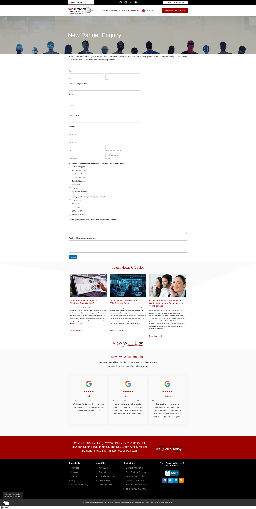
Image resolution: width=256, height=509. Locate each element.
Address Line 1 (73, 134)
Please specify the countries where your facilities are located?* (92, 219)
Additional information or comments (82, 238)
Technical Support (78, 181)
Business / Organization (78, 84)
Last (106, 79)
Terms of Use (158, 502)
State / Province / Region (113, 150)
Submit (73, 257)
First (70, 79)
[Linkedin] (125, 2)
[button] (175, 2)
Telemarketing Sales (79, 170)
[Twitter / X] (130, 2)
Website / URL (74, 116)
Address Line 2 (73, 142)
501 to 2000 (76, 207)
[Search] (93, 2)
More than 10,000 (78, 214)
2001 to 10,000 (77, 211)
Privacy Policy (149, 502)
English (6, 507)
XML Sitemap (168, 502)
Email (71, 94)
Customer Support (78, 167)
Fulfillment (75, 188)
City (70, 150)
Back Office (76, 185)
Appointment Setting (79, 177)
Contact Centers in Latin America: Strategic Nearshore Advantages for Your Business (166, 303)
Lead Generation (78, 174)
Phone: (71, 105)
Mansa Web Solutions (136, 502)
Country (107, 158)
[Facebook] (120, 2)
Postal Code (73, 158)
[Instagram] (135, 2)
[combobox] (5, 507)
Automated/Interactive (79, 192)
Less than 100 (77, 200)
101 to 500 (76, 204)
